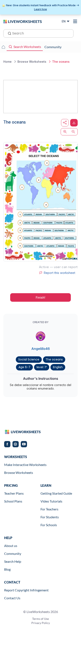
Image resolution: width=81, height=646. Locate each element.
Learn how (40, 9)
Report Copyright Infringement (26, 590)
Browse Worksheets (18, 472)
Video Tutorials (51, 501)
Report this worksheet (59, 273)
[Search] (8, 33)
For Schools (48, 525)
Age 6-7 (24, 367)
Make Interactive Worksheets (25, 465)
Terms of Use (40, 618)
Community (12, 553)
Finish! (40, 297)
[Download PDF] (74, 122)
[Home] (22, 21)
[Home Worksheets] (3, 47)
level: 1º (42, 367)
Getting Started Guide (56, 493)
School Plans (13, 501)
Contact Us (12, 598)
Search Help (12, 561)
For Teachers (49, 509)
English (58, 367)
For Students (49, 517)
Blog (7, 569)
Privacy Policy (40, 623)
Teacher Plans (14, 493)
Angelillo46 (40, 349)
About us (10, 546)
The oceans (54, 359)
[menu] (75, 21)
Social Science (28, 359)
